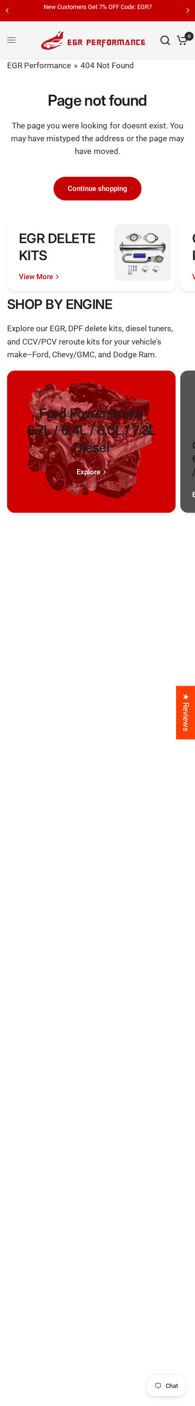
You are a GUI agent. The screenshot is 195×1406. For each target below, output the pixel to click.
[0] (180, 40)
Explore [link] (88, 472)
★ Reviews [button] (186, 712)
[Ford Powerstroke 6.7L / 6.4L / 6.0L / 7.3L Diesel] (91, 442)
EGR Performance (39, 65)
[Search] (165, 40)
